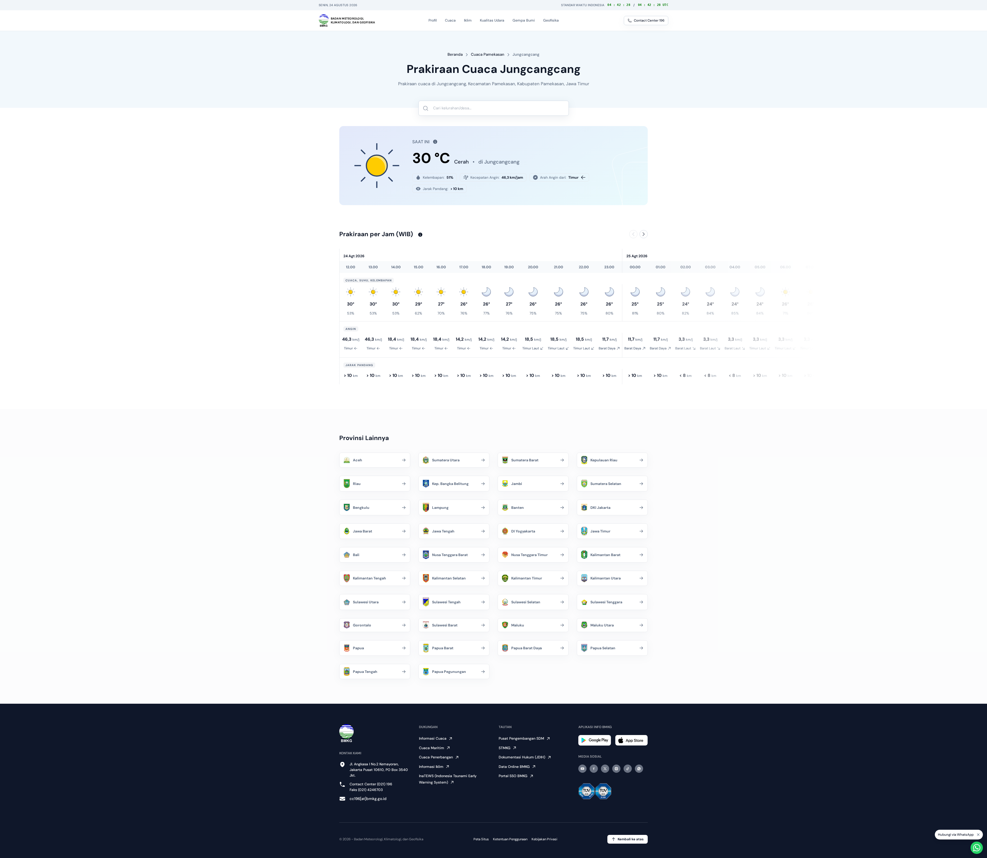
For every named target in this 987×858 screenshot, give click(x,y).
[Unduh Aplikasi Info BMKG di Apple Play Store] (631, 740)
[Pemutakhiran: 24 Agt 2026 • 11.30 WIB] (433, 141)
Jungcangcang (526, 54)
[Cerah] (350, 292)
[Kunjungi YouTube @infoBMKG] (582, 769)
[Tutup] (978, 832)
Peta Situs (481, 839)
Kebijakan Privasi (544, 839)
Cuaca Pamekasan (487, 54)
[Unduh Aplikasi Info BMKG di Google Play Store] (594, 740)
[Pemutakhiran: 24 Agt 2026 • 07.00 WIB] (419, 234)
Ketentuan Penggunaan (510, 839)
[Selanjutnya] (643, 234)
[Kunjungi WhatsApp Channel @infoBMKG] (639, 769)
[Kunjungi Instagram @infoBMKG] (616, 769)
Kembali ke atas (631, 839)
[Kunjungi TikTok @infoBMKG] (628, 769)
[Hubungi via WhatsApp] (977, 848)
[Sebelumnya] (633, 234)
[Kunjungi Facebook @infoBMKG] (594, 769)
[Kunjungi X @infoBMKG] (605, 769)
